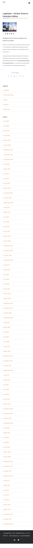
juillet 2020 (7, 433)
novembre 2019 (8, 466)
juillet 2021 (7, 380)
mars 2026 (7, 135)
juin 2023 (6, 274)
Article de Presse (19, 18)
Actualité (12, 18)
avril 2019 (6, 500)
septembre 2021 (8, 370)
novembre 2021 (8, 361)
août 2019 (7, 480)
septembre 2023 (8, 260)
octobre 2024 (7, 198)
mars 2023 (7, 289)
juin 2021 (6, 385)
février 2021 (7, 404)
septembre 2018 (8, 524)
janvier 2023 (7, 298)
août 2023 (7, 265)
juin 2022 (6, 332)
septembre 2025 (8, 159)
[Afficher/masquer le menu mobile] (29, 3)
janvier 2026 (7, 145)
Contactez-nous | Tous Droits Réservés (20, 535)
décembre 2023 (8, 246)
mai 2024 (6, 222)
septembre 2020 (8, 423)
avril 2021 (6, 394)
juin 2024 (6, 217)
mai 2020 (6, 442)
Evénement (7, 109)
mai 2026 (6, 126)
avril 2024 (6, 226)
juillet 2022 (7, 327)
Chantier (25, 18)
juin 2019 (6, 490)
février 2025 (7, 188)
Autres (6, 100)
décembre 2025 (8, 150)
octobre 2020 (7, 418)
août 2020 (7, 428)
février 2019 (7, 504)
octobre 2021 (7, 365)
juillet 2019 (7, 485)
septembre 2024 (8, 202)
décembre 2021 (8, 356)
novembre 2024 (8, 193)
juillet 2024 (7, 212)
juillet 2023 (7, 270)
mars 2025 (7, 183)
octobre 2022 (7, 313)
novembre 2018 (8, 514)
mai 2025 (6, 178)
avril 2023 (6, 284)
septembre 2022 (8, 318)
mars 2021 (7, 399)
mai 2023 (6, 279)
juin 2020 (6, 437)
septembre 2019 (8, 476)
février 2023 (7, 293)
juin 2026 (6, 121)
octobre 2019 (7, 471)
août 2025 (7, 164)
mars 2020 (7, 447)
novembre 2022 (8, 308)
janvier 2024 (7, 241)
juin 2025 (6, 174)
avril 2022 (6, 341)
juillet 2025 (7, 169)
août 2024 (7, 207)
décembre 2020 (8, 409)
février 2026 (7, 140)
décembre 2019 (8, 461)
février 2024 (7, 236)
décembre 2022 (8, 303)
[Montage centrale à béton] (10, 27)
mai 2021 (6, 389)
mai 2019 (6, 495)
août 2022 (7, 322)
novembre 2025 (8, 154)
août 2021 (7, 375)
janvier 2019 (7, 509)
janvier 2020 (7, 457)
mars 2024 (7, 231)
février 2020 (7, 452)
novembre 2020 (8, 413)
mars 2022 (7, 346)
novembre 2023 (8, 250)
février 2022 (7, 351)
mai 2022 (6, 337)
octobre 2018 (7, 519)
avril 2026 (6, 131)
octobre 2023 (7, 255)
